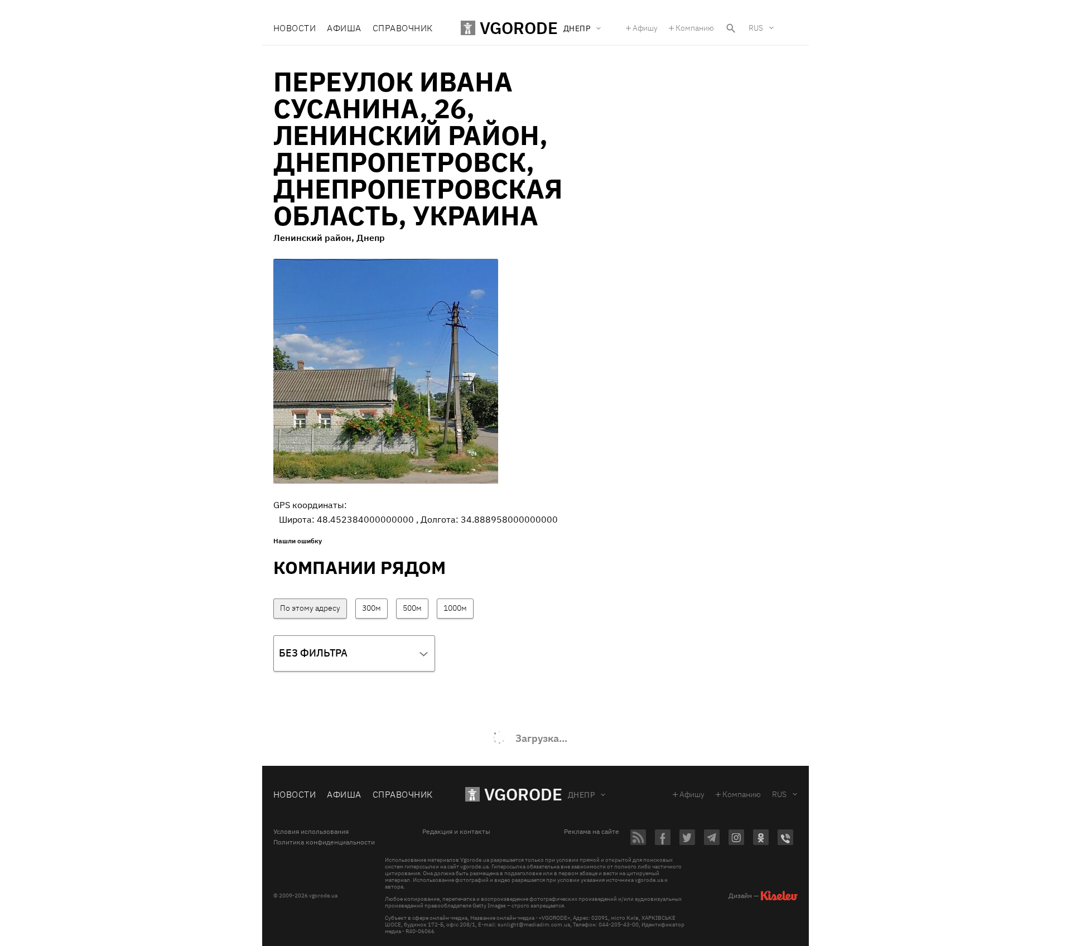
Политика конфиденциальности (324, 842)
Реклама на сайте (591, 831)
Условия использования (311, 831)
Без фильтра (313, 652)
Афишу (645, 28)
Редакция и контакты (456, 831)
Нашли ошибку (297, 541)
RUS (756, 28)
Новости (294, 27)
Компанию (695, 28)
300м (371, 608)
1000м (455, 608)
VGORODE (523, 794)
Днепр (581, 795)
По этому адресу (310, 608)
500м (412, 608)
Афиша (344, 27)
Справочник (403, 27)
